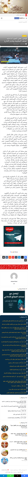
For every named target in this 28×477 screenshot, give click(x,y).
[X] (22, 257)
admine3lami (14, 281)
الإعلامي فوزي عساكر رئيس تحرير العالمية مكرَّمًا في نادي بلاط (13, 15)
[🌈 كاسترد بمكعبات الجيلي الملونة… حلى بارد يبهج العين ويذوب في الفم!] (4, 444)
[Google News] (14, 252)
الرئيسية (24, 21)
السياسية (20, 21)
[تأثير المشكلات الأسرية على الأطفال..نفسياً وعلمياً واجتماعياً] (4, 428)
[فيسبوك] (25, 257)
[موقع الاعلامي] (19, 18)
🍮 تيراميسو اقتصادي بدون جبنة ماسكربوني (18, 449)
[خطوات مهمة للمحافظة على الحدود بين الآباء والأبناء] (4, 460)
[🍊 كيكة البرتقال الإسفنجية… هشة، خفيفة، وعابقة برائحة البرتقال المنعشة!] (4, 436)
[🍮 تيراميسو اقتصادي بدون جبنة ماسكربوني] (4, 452)
